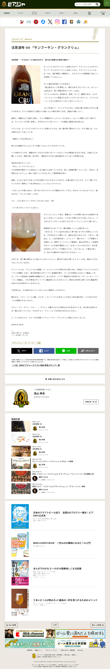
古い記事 (12, 625)
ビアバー (48, 13)
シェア (46, 351)
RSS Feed (80, 650)
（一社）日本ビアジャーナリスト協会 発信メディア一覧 (35, 365)
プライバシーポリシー (51, 650)
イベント (20, 13)
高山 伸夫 (39, 393)
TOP (55, 625)
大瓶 (38, 343)
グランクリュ (17, 343)
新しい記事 (96, 625)
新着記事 (7, 13)
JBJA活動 (89, 13)
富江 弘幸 (42, 465)
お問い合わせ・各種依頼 (68, 650)
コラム (75, 13)
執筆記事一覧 (89, 402)
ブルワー (62, 13)
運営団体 (29, 650)
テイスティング (34, 13)
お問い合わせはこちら (56, 379)
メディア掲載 (103, 13)
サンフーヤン (30, 343)
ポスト (24, 351)
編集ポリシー (39, 650)
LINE (68, 351)
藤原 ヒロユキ (43, 477)
